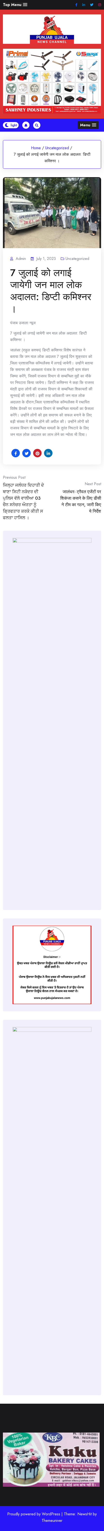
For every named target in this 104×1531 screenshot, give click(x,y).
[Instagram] (99, 5)
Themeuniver (52, 1520)
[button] (15, 4)
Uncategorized (57, 148)
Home (36, 148)
